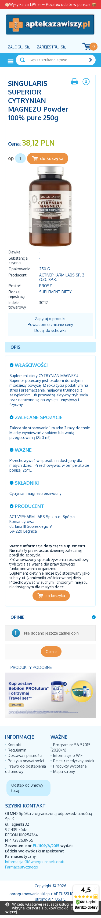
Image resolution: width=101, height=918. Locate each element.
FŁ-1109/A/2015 (46, 845)
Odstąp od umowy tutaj (27, 788)
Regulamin (17, 750)
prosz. (46, 285)
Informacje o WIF (67, 755)
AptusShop (65, 894)
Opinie (51, 651)
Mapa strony (64, 771)
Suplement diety (55, 292)
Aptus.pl (57, 899)
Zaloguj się (19, 47)
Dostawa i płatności (25, 755)
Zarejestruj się (51, 47)
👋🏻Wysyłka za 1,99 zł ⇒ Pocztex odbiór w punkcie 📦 (50, 4)
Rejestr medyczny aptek (73, 760)
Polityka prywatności (26, 760)
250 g (44, 269)
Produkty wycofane (70, 766)
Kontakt (14, 744)
